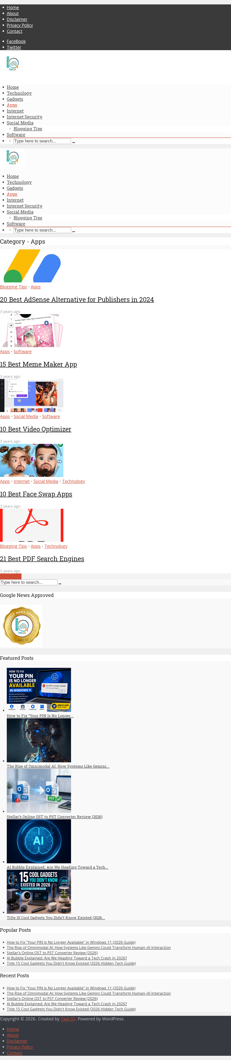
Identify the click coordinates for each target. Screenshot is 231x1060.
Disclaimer (17, 19)
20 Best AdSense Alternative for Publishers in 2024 (77, 299)
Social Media (20, 123)
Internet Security (24, 117)
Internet (15, 111)
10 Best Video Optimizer (35, 429)
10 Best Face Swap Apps (36, 494)
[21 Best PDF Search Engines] (31, 540)
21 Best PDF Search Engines (42, 558)
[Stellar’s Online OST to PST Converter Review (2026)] (39, 811)
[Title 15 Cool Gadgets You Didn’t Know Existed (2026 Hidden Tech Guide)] (39, 912)
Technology (19, 93)
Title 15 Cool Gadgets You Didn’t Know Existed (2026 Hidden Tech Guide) (71, 963)
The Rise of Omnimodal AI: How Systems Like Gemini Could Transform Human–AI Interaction (89, 947)
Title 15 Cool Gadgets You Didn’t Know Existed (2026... (56, 917)
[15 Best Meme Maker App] (31, 345)
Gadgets (15, 99)
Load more (10, 576)
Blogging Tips (28, 128)
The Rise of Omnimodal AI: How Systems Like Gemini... (58, 766)
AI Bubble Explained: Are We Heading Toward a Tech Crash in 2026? (67, 958)
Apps (12, 105)
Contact (14, 31)
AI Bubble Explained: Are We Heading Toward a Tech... (57, 867)
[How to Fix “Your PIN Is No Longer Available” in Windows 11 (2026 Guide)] (39, 710)
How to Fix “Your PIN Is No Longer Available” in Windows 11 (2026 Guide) (71, 942)
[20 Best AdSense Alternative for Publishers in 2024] (31, 281)
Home (13, 7)
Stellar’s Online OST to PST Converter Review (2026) (54, 816)
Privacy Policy (20, 25)
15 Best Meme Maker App (38, 364)
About (13, 13)
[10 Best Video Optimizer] (31, 410)
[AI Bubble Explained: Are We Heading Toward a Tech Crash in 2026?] (39, 862)
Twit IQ (68, 1019)
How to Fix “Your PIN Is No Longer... (40, 715)
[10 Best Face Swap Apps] (31, 475)
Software (16, 134)
